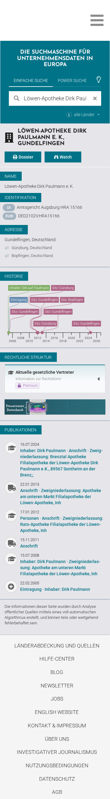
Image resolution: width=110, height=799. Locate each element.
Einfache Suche (31, 80)
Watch (65, 157)
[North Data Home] (39, 20)
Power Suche (72, 80)
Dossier (25, 157)
